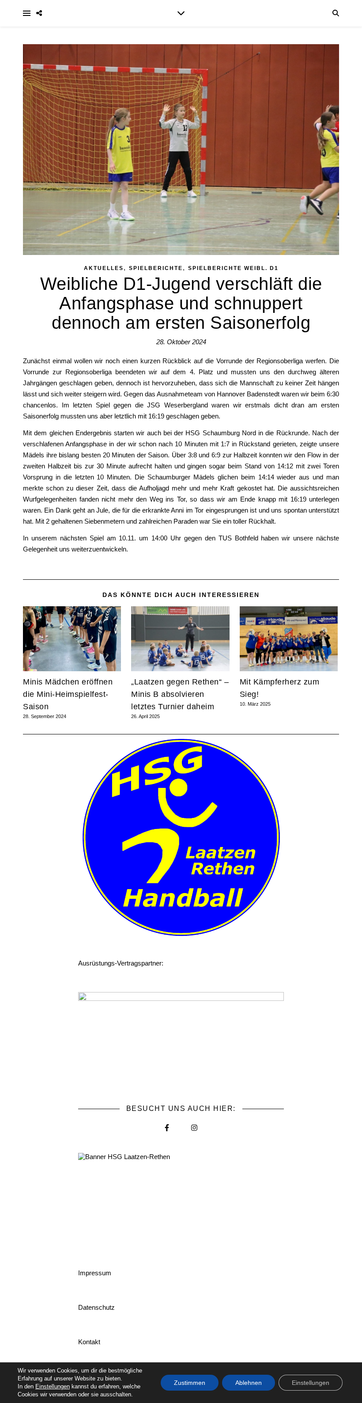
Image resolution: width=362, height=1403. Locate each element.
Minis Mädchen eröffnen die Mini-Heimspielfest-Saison (68, 694)
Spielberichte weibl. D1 (233, 268)
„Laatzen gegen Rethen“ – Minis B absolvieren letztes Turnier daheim (180, 694)
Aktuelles (104, 268)
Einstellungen (52, 1386)
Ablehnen (248, 1382)
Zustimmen (189, 1382)
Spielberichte (156, 268)
